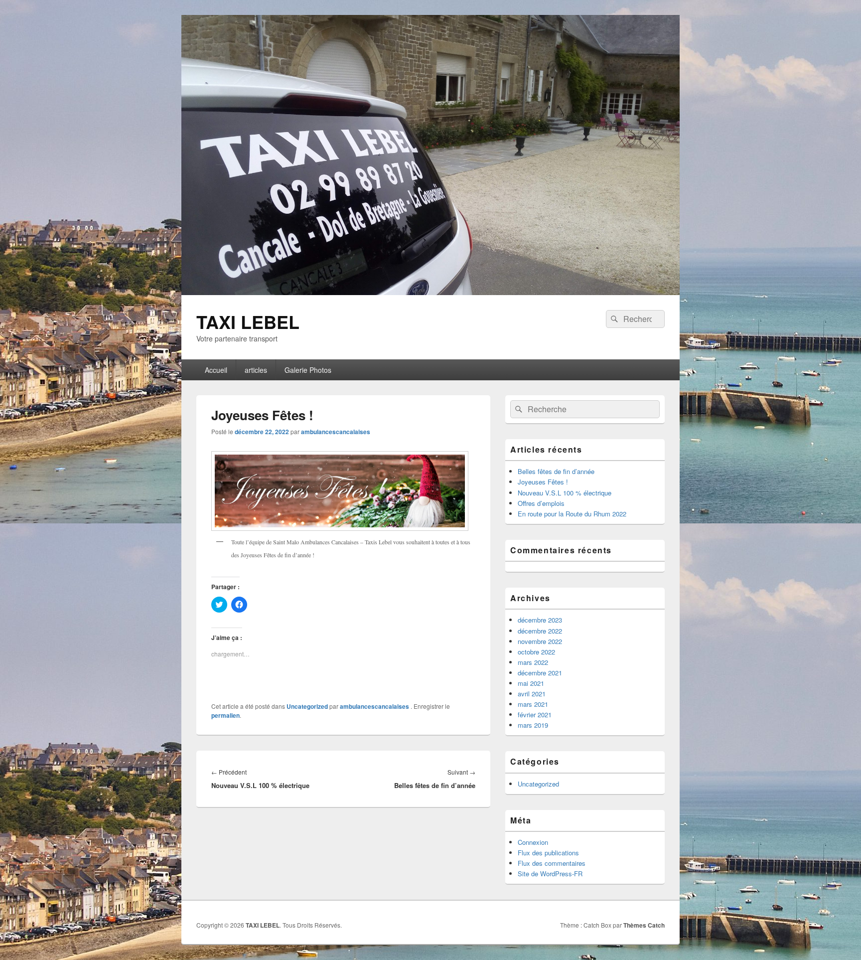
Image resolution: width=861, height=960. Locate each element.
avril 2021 (532, 693)
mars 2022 (533, 662)
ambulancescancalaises (335, 431)
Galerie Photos (308, 370)
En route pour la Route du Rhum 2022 (572, 513)
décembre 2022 (540, 631)
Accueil (216, 370)
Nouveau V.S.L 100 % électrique (564, 492)
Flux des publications (548, 852)
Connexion (533, 842)
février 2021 (535, 714)
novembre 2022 (540, 641)
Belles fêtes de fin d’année (556, 471)
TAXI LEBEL (247, 321)
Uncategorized (307, 706)
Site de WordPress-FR (550, 873)
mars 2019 (533, 725)
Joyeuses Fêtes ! (543, 481)
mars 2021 (533, 704)
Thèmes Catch (644, 925)
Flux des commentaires (551, 863)
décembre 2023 (540, 620)
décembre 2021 (540, 672)
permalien (225, 715)
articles (256, 370)
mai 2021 (531, 683)
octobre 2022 (536, 651)
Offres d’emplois (541, 503)
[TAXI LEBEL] (430, 292)
